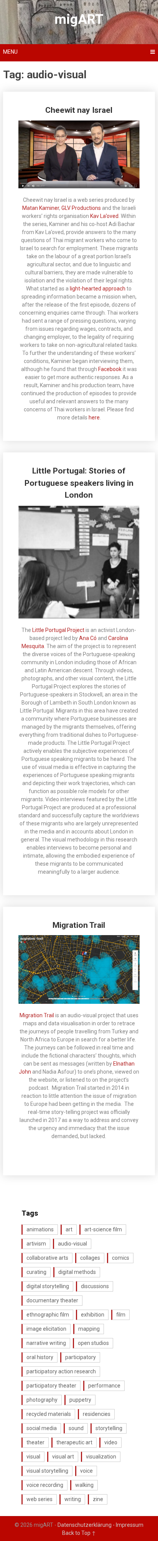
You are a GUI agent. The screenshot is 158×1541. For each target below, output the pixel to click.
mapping (89, 1329)
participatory (80, 1357)
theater (35, 1442)
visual (33, 1457)
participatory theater (51, 1386)
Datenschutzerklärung (87, 1525)
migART (79, 19)
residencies (96, 1414)
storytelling (108, 1428)
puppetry (80, 1400)
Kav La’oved (104, 216)
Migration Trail (79, 925)
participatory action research (61, 1371)
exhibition (92, 1315)
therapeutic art (74, 1442)
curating (36, 1272)
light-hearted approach (97, 288)
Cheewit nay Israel (78, 110)
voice (86, 1471)
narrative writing (46, 1343)
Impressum (129, 1525)
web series (39, 1499)
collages (90, 1258)
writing (72, 1499)
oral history (39, 1357)
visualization (101, 1457)
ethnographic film (47, 1315)
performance (104, 1386)
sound (76, 1428)
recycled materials (48, 1414)
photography (42, 1400)
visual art (63, 1457)
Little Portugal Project (58, 630)
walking (84, 1485)
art (69, 1229)
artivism (36, 1244)
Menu (10, 52)
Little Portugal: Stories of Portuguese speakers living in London (79, 483)
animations (40, 1229)
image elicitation (46, 1329)
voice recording (44, 1485)
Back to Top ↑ (79, 1533)
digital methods (77, 1272)
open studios (93, 1343)
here (94, 417)
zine (98, 1499)
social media (41, 1428)
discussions (95, 1286)
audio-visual (72, 1244)
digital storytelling (47, 1286)
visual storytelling (47, 1471)
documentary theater (52, 1300)
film (120, 1315)
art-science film (103, 1229)
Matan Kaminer (40, 208)
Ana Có (88, 638)
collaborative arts (47, 1258)
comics (120, 1258)
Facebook (110, 369)
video (110, 1442)
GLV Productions (81, 208)
